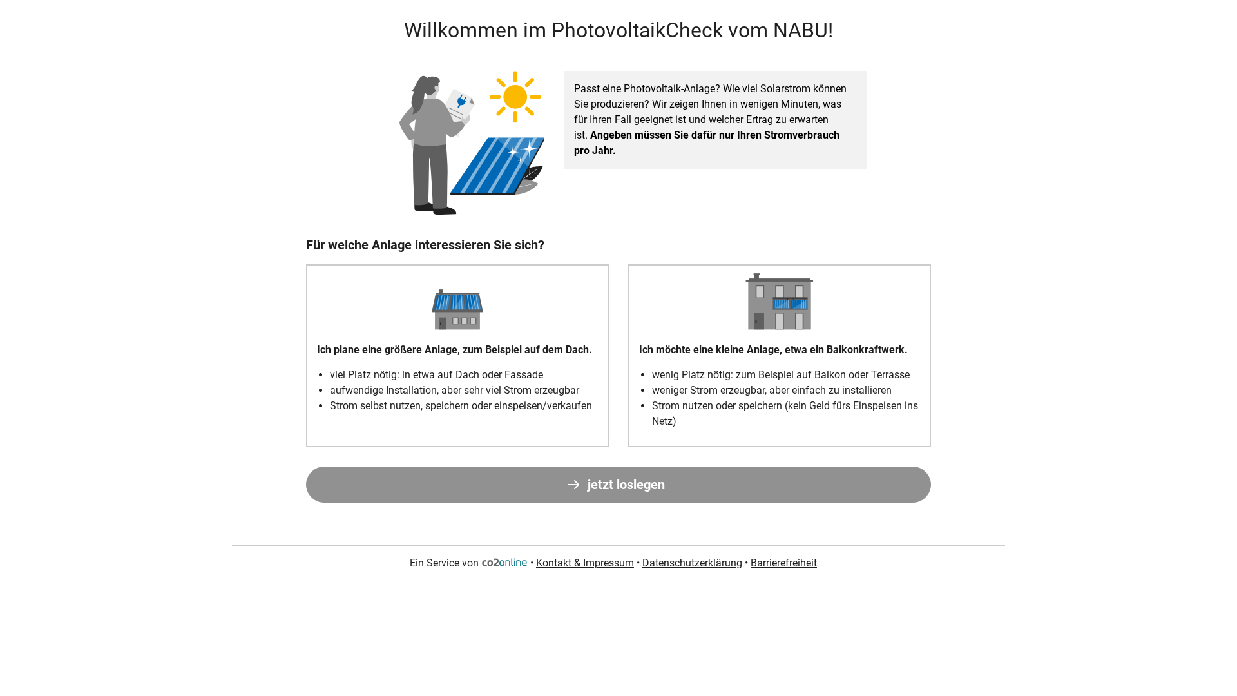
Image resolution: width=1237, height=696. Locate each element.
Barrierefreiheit (784, 563)
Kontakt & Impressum (585, 563)
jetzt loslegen (626, 484)
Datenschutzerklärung (692, 563)
